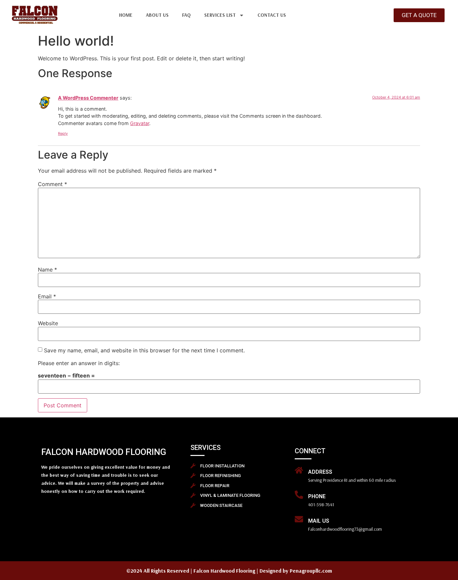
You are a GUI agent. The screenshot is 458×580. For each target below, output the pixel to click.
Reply (63, 133)
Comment (52, 184)
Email (47, 296)
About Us (157, 15)
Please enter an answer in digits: (79, 363)
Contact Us (271, 15)
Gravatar (139, 123)
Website (48, 323)
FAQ (186, 15)
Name (47, 269)
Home (125, 15)
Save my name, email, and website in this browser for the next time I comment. (144, 350)
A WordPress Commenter (88, 98)
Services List (220, 15)
